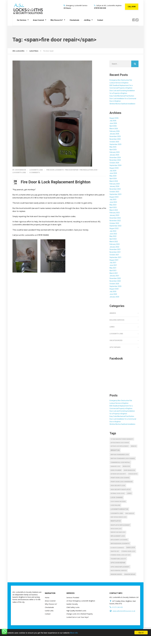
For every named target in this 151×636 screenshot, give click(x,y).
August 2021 (114, 260)
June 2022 (113, 234)
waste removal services (119, 570)
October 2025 (114, 142)
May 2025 (113, 147)
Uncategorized (116, 340)
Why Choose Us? (57, 20)
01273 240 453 (117, 607)
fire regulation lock (88, 170)
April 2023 (113, 207)
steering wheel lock (128, 551)
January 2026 (114, 134)
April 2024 (113, 178)
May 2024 (113, 176)
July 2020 (113, 291)
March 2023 (114, 210)
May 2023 (113, 205)
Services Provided (72, 597)
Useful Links (49, 611)
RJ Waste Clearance (117, 547)
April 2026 (113, 126)
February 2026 (115, 131)
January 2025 (114, 155)
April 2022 (113, 239)
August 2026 (114, 118)
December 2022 (115, 218)
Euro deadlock (129, 470)
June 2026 (113, 123)
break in (133, 446)
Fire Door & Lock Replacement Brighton (55, 182)
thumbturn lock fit (118, 559)
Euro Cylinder (116, 470)
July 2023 (113, 199)
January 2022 (114, 247)
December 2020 (115, 278)
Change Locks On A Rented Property (79, 614)
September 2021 (115, 257)
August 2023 (114, 197)
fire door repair (71, 170)
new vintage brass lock (118, 517)
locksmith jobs (19, 172)
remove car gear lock (118, 532)
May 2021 (113, 268)
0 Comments (34, 172)
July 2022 (113, 231)
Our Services (21, 20)
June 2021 (113, 265)
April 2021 (113, 270)
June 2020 (113, 294)
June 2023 (113, 202)
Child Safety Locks (72, 607)
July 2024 (113, 171)
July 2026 (113, 121)
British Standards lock (120, 454)
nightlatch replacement (120, 525)
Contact (100, 20)
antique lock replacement (119, 446)
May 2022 (113, 236)
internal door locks (117, 493)
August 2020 (114, 289)
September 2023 (115, 194)
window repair (129, 574)
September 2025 (115, 144)
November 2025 (115, 139)
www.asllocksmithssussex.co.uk (124, 611)
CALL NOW (132, 7)
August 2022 (114, 228)
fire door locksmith (55, 170)
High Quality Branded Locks (76, 611)
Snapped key (115, 551)
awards (113, 313)
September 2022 (115, 226)
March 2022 (114, 241)
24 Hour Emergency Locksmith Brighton (80, 601)
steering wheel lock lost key (120, 555)
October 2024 (114, 163)
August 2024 (114, 168)
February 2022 (115, 244)
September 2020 (115, 286)
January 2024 (114, 186)
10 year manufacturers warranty (122, 439)
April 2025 (113, 149)
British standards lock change (123, 458)
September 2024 (115, 165)
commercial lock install (120, 462)
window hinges (116, 574)
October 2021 (114, 255)
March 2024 (114, 181)
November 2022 (115, 220)
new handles (129, 513)
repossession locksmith (120, 543)
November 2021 (115, 252)
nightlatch (116, 521)
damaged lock (115, 466)
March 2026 (114, 128)
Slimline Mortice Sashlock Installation (122, 104)
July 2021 (113, 262)
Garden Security (72, 604)
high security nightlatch (120, 489)
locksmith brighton (119, 509)
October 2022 (114, 223)
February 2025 (115, 152)
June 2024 (113, 173)
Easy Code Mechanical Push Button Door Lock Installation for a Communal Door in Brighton (123, 98)
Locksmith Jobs (36, 170)
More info (74, 632)
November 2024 (115, 160)
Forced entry (132, 474)
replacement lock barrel (119, 539)
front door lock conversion (121, 481)
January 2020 (114, 297)
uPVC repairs (115, 347)
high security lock (118, 485)
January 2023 (114, 215)
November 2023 (115, 189)
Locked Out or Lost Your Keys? (77, 617)
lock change (117, 497)
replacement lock (118, 536)
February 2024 (115, 184)
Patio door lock (116, 528)
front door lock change (120, 477)
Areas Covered (38, 20)
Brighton (115, 450)
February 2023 (115, 213)
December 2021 (115, 249)
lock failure (115, 505)
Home (47, 597)
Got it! (141, 632)
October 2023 (114, 192)
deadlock (126, 466)
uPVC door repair (118, 563)
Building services (117, 320)
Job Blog (87, 20)
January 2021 (114, 276)
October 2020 (114, 284)
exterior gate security (118, 474)
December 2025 (115, 136)
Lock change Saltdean (118, 501)
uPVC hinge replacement (120, 567)
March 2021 (114, 273)
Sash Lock (130, 547)
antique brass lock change (120, 442)
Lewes (112, 327)
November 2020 (115, 281)
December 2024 (115, 157)
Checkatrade (74, 20)
